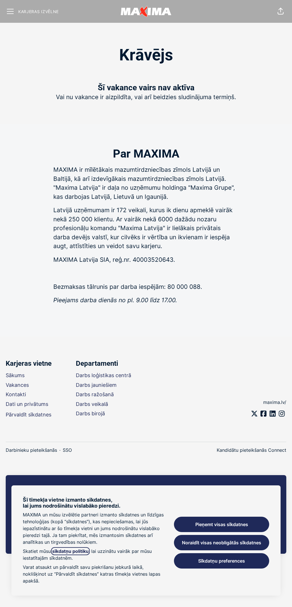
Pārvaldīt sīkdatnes (28, 415)
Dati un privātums (27, 404)
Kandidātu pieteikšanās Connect (251, 450)
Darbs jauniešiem (96, 385)
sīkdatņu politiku (70, 551)
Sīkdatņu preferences (221, 561)
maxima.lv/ (274, 402)
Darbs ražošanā (95, 394)
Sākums (15, 375)
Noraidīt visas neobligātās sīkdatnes (221, 542)
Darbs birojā (90, 413)
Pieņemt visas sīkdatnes (221, 524)
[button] (281, 11)
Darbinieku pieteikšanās (31, 450)
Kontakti (16, 394)
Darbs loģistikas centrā (103, 375)
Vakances (17, 385)
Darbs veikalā (92, 404)
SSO (67, 450)
